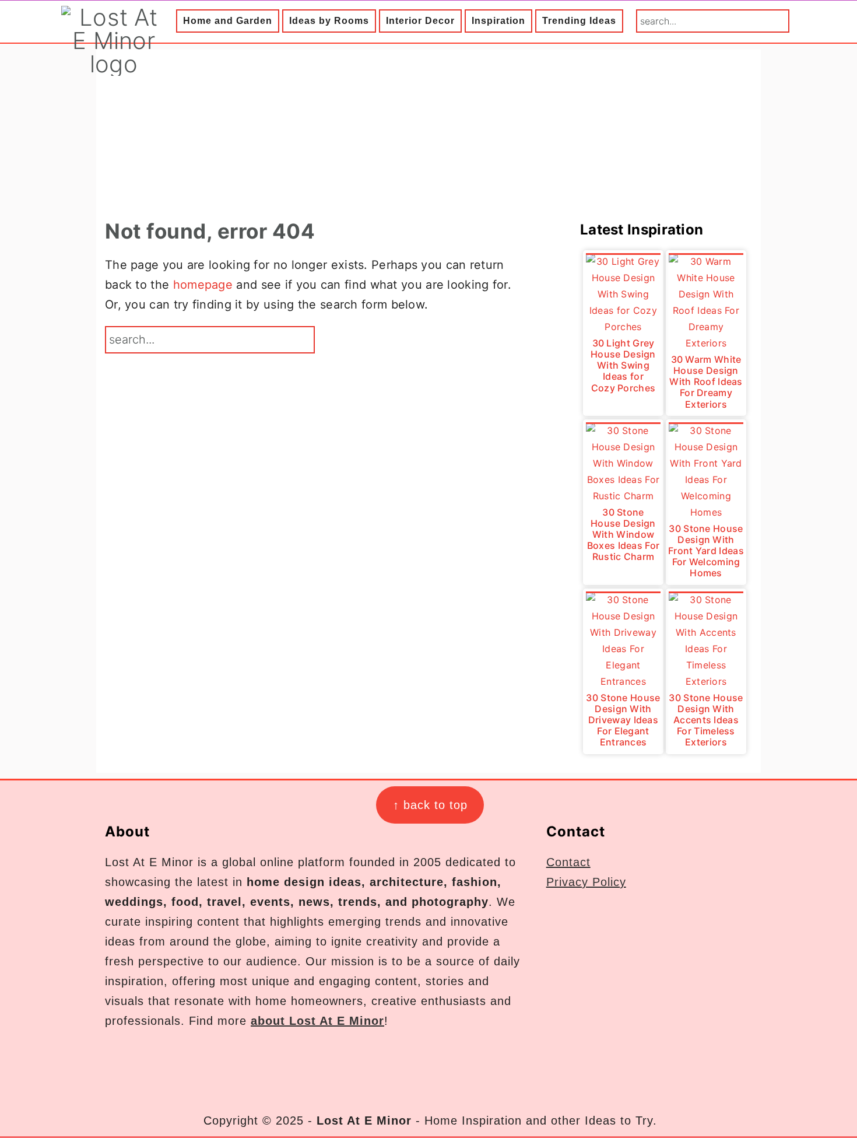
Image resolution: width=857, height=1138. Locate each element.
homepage (203, 285)
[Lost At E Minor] (113, 64)
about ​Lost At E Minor (317, 1020)
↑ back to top (430, 805)
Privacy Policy (586, 882)
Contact (568, 862)
